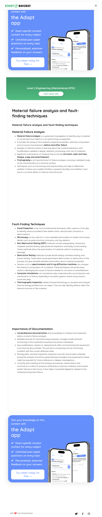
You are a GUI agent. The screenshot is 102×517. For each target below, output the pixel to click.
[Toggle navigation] (96, 5)
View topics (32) (51, 94)
